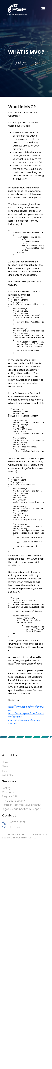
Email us (15, 827)
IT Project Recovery (13, 800)
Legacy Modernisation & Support (21, 809)
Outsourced (9, 792)
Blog (4, 770)
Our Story (7, 774)
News (5, 766)
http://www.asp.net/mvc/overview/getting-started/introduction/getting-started (26, 718)
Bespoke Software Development (21, 805)
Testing (6, 788)
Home (5, 762)
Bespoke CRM (10, 796)
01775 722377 (17, 822)
